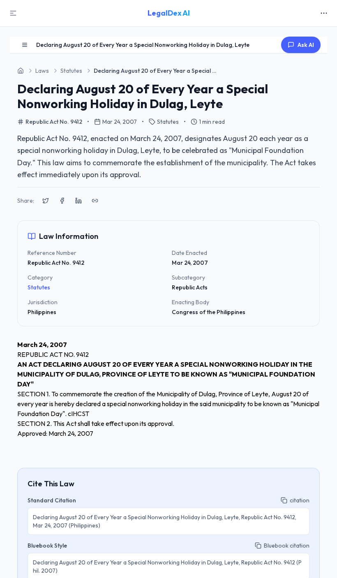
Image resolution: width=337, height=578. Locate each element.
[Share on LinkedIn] (78, 200)
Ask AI (306, 45)
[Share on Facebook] (62, 200)
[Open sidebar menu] (24, 45)
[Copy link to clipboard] (95, 200)
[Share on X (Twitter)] (45, 200)
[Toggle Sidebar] (13, 13)
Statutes (39, 287)
